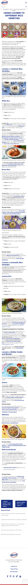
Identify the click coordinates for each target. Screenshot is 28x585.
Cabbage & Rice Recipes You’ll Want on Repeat (13, 519)
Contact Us (14, 566)
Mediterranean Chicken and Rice (11, 136)
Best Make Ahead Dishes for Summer (11, 534)
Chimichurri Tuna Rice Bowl (9, 412)
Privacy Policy (14, 571)
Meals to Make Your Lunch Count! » (21, 504)
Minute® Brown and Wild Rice (10, 423)
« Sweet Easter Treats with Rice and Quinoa (7, 504)
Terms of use (14, 569)
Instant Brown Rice (19, 196)
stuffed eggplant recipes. (8, 344)
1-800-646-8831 (14, 562)
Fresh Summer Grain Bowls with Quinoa (11, 530)
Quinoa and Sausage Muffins (9, 409)
